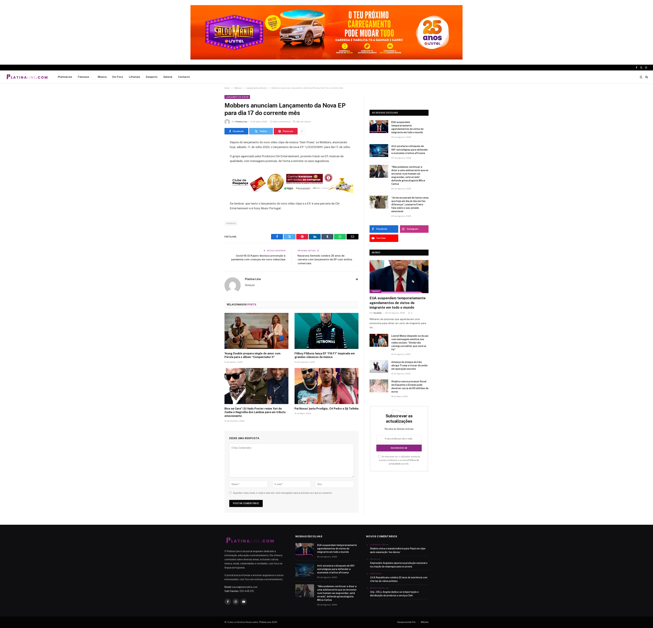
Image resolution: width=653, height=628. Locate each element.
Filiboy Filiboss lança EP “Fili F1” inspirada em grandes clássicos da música (325, 355)
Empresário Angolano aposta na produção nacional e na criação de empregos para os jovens (399, 565)
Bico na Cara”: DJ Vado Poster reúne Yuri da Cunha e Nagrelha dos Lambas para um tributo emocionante (255, 412)
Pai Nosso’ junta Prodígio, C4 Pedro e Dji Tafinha (326, 408)
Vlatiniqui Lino (377, 545)
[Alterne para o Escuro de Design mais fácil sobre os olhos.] (641, 77)
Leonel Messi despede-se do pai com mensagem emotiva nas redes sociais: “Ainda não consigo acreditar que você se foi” (409, 343)
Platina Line (241, 121)
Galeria (167, 76)
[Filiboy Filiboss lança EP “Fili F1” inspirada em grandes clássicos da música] (326, 331)
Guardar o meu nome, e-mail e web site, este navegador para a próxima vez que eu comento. (282, 493)
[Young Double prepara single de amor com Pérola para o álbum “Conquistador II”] (256, 331)
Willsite (425, 622)
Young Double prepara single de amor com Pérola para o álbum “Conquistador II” (252, 355)
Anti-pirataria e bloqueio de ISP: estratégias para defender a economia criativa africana (409, 149)
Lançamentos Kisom (237, 97)
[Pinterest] (212, 177)
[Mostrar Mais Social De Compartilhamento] (301, 131)
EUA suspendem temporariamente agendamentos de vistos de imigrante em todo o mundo (407, 127)
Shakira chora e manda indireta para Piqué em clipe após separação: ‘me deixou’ (397, 550)
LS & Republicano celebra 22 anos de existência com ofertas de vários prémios (398, 579)
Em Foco (117, 76)
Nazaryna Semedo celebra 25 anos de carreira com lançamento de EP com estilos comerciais (325, 259)
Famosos (83, 76)
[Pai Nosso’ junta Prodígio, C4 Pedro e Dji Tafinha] (326, 386)
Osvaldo (377, 313)
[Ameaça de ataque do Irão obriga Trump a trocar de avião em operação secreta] (379, 366)
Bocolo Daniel (377, 588)
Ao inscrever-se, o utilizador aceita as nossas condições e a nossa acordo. (399, 460)
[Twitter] (212, 160)
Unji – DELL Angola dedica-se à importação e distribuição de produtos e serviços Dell (394, 594)
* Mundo (375, 291)
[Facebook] (212, 151)
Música (102, 76)
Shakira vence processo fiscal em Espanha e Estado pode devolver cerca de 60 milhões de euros (409, 386)
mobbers (231, 223)
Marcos (374, 574)
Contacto (184, 76)
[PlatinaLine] (27, 76)
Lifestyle (134, 76)
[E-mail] (212, 186)
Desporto (151, 76)
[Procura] (646, 77)
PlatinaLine (65, 76)
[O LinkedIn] (212, 168)
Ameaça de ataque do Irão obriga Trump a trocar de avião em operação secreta (409, 365)
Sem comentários (282, 121)
